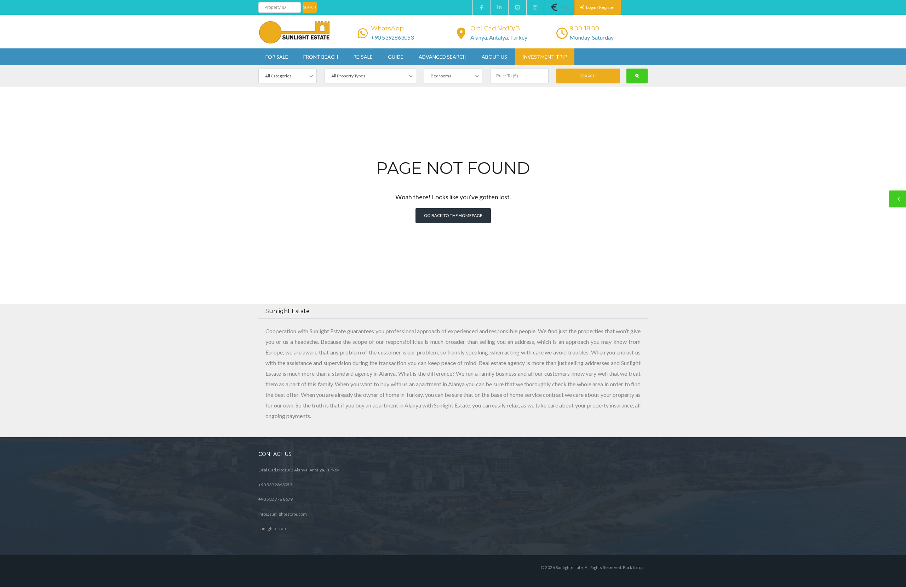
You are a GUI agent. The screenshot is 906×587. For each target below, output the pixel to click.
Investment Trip (544, 57)
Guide (395, 57)
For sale (276, 57)
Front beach (320, 57)
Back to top (633, 567)
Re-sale (363, 57)
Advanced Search (442, 57)
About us (494, 57)
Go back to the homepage (453, 215)
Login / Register (600, 7)
